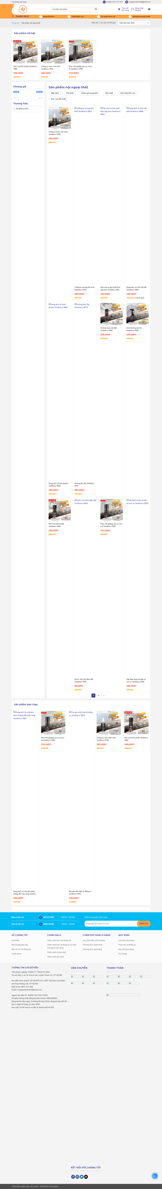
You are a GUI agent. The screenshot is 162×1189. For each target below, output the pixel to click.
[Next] (149, 807)
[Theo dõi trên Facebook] (73, 1177)
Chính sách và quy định (56, 952)
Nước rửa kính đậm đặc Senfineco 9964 (83, 680)
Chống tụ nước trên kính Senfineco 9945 (50, 67)
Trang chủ (15, 23)
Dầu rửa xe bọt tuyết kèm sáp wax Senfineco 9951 (110, 288)
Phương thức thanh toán (92, 945)
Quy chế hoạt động (126, 949)
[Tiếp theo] (104, 696)
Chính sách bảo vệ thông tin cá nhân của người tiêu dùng (61, 946)
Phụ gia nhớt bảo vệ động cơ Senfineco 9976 (80, 892)
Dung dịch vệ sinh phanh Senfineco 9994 (58, 484)
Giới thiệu (15, 940)
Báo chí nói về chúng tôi (21, 949)
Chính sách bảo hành (55, 957)
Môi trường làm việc (20, 945)
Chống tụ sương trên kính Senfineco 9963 (84, 288)
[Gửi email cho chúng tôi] (86, 1177)
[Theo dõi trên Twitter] (82, 1177)
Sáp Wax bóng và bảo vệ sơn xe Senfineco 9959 (136, 680)
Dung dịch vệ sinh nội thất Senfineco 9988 (136, 288)
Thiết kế (43, 1186)
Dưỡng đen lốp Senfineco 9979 (84, 484)
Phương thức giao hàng (92, 949)
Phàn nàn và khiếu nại (127, 945)
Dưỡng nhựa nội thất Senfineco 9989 (108, 329)
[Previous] (13, 807)
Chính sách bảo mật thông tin (59, 940)
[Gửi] (96, 9)
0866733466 (48, 924)
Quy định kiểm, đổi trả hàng (94, 940)
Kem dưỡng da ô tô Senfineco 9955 (133, 329)
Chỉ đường (122, 954)
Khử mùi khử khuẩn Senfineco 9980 (25, 67)
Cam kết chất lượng (126, 940)
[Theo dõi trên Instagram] (77, 1177)
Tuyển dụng (16, 954)
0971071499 (48, 917)
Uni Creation (53, 1186)
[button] (149, 9)
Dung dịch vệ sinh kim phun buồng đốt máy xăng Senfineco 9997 (25, 892)
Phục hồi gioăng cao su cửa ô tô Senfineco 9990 (80, 67)
